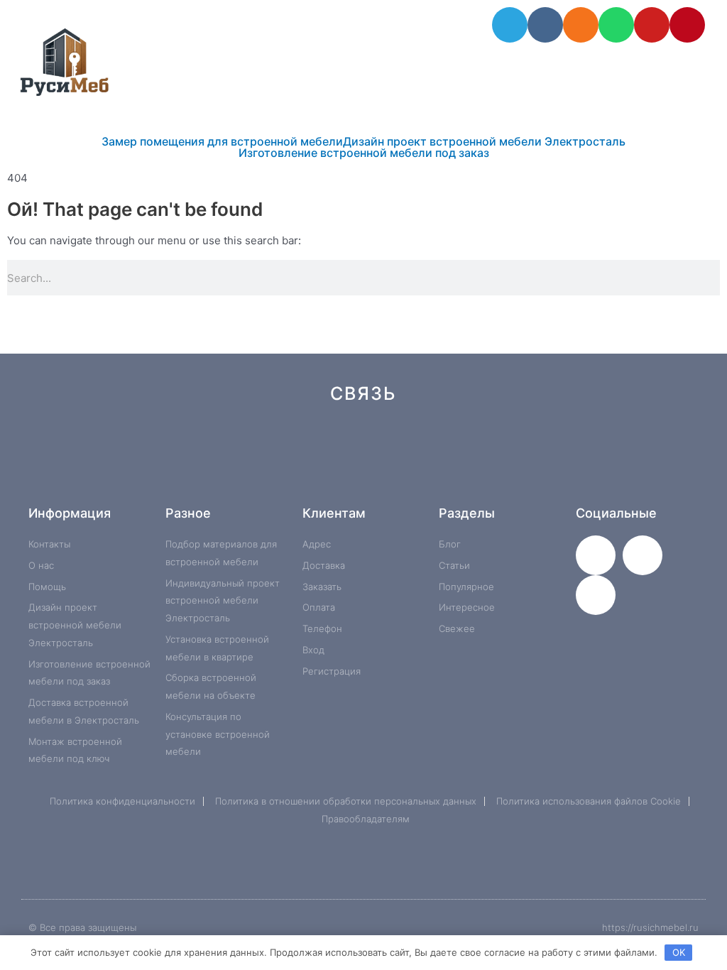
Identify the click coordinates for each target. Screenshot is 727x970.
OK (678, 952)
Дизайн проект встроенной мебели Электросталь (484, 141)
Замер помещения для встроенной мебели (222, 141)
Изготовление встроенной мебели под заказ (364, 152)
